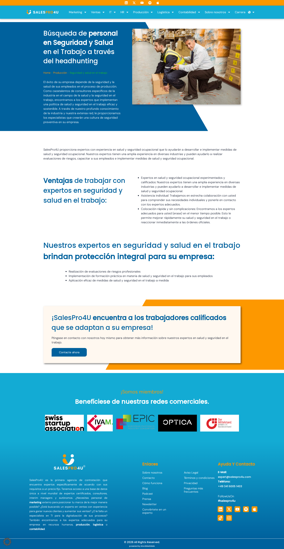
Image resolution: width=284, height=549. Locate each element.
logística (98, 524)
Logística (163, 12)
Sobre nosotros (215, 12)
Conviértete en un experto (154, 511)
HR (122, 12)
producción (83, 524)
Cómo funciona (152, 483)
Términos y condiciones (199, 478)
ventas (83, 506)
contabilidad (37, 529)
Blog (145, 488)
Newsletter (149, 504)
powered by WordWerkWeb (142, 546)
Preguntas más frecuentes (193, 490)
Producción (141, 12)
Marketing (75, 12)
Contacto (148, 478)
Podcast (147, 493)
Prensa (146, 499)
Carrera (240, 12)
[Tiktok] (220, 518)
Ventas (95, 12)
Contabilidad (187, 12)
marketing (35, 502)
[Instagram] (229, 518)
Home (46, 72)
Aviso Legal (191, 472)
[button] (7, 542)
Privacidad (191, 483)
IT (110, 12)
